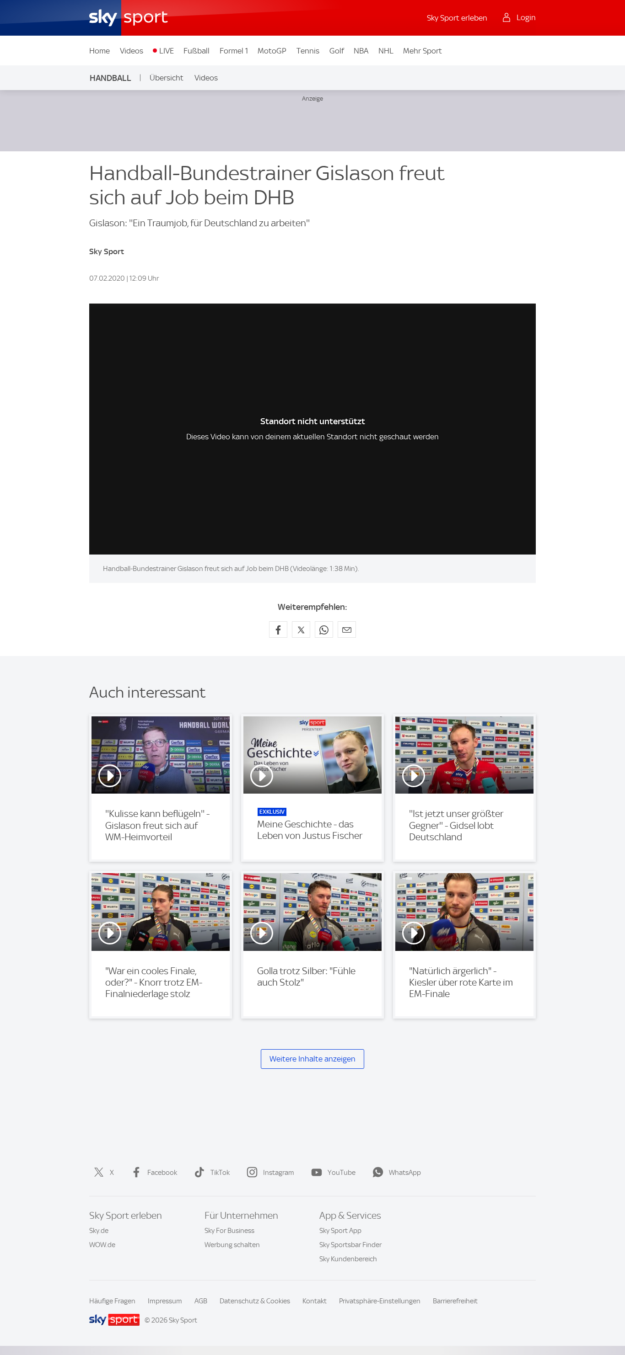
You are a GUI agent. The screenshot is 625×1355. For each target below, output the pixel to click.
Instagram (278, 1172)
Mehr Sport (422, 50)
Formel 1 (234, 50)
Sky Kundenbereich (348, 1259)
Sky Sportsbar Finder (350, 1245)
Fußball (196, 50)
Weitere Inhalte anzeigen (312, 1058)
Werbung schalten (232, 1245)
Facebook (162, 1172)
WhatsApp (405, 1172)
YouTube (342, 1172)
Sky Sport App (340, 1231)
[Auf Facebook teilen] (278, 629)
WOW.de (102, 1245)
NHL (385, 50)
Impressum (165, 1301)
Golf (336, 50)
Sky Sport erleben (457, 17)
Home (99, 50)
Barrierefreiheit (455, 1301)
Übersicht (166, 77)
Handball (110, 78)
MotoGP (272, 50)
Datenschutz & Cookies (255, 1301)
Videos (131, 50)
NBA (361, 50)
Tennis (307, 50)
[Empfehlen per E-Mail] (347, 629)
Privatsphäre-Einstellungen (379, 1301)
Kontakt (314, 1301)
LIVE (166, 50)
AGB (200, 1301)
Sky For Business (229, 1231)
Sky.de (98, 1231)
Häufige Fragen (112, 1301)
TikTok (220, 1172)
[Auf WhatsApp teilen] (324, 629)
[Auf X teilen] (301, 629)
